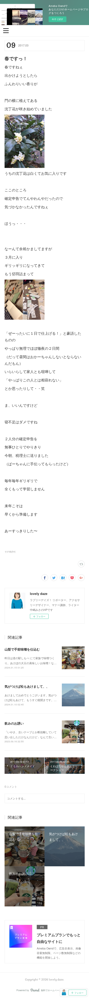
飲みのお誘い (14, 723)
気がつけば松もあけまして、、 (27, 686)
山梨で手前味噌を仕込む (22, 649)
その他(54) (10, 551)
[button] (6, 30)
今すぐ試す (57, 19)
